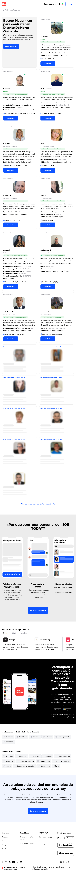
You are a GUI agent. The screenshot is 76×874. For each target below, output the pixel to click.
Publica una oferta (11, 46)
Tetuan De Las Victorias (25, 766)
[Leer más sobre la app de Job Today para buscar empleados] (62, 715)
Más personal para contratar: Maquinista (38, 504)
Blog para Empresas (9, 845)
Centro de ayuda (45, 849)
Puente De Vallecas (27, 761)
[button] (56, 42)
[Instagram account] (6, 862)
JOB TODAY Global (27, 843)
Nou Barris (9, 742)
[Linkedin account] (21, 862)
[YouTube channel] (13, 862)
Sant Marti (23, 737)
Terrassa (36, 737)
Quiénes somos (44, 841)
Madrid (8, 766)
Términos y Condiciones (56, 867)
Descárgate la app (45, 837)
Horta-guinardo (64, 737)
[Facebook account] (9, 862)
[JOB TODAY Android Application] (67, 709)
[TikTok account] (2, 862)
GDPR (68, 867)
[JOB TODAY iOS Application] (57, 709)
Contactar (48, 63)
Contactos (43, 845)
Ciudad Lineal (45, 761)
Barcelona (9, 737)
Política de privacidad (39, 867)
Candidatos (6, 849)
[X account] (17, 862)
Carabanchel (45, 766)
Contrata (5, 837)
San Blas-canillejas (63, 761)
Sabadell (49, 737)
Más (55, 766)
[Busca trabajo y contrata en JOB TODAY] (4, 4)
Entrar (69, 4)
